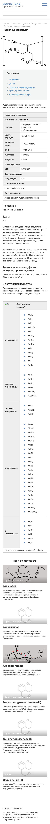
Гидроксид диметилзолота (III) (22, 702)
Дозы (12, 83)
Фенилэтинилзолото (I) (17, 738)
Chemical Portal (12, 4)
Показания (14, 79)
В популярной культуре (19, 94)
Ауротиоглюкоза (13, 665)
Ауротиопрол (11, 627)
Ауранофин (10, 585)
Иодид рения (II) (13, 780)
